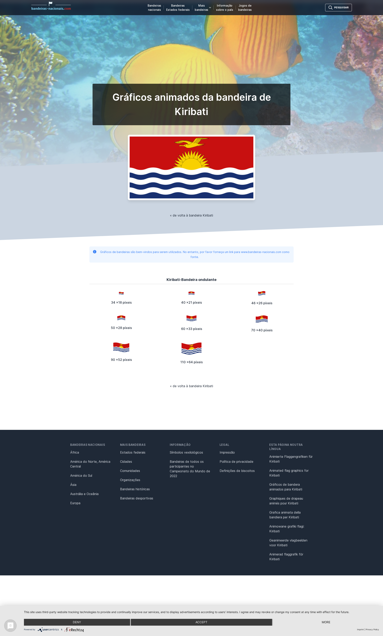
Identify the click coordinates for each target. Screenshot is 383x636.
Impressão (227, 452)
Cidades (126, 462)
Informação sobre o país (224, 7)
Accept (201, 622)
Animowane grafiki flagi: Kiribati (286, 528)
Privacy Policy (372, 629)
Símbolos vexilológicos (186, 452)
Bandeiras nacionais (154, 7)
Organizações (130, 480)
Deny (77, 622)
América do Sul (81, 475)
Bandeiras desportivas (136, 498)
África (74, 452)
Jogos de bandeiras (245, 7)
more (326, 622)
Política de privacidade (236, 462)
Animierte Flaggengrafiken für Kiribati (291, 459)
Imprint (360, 629)
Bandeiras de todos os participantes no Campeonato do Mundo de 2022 (190, 469)
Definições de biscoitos (237, 471)
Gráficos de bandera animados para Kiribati (285, 486)
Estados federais (132, 452)
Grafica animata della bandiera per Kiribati (285, 514)
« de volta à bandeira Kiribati (191, 215)
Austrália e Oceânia (84, 494)
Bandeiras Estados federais (178, 7)
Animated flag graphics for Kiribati (289, 473)
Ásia (73, 485)
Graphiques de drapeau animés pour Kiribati (286, 500)
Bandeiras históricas (135, 489)
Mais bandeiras (201, 7)
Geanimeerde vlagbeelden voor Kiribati (288, 542)
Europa (75, 503)
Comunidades (130, 471)
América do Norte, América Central (90, 464)
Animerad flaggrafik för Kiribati (286, 556)
